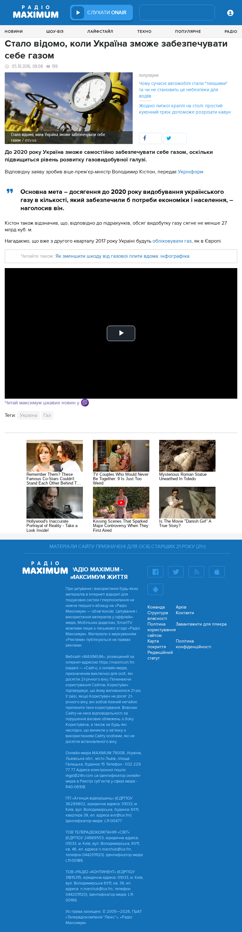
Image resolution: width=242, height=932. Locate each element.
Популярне (188, 31)
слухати (106, 12)
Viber (85, 403)
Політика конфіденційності (193, 643)
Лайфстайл (100, 31)
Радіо (231, 31)
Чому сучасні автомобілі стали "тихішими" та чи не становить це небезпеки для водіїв (183, 90)
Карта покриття (156, 643)
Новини (14, 31)
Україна (28, 415)
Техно (144, 31)
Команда (156, 607)
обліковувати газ (172, 241)
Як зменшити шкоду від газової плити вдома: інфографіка (121, 256)
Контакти (185, 612)
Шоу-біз (55, 31)
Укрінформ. (191, 172)
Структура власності (157, 615)
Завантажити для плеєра (201, 624)
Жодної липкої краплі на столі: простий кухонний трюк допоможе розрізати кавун (185, 109)
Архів (181, 607)
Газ (47, 415)
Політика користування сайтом (161, 629)
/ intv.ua (29, 140)
